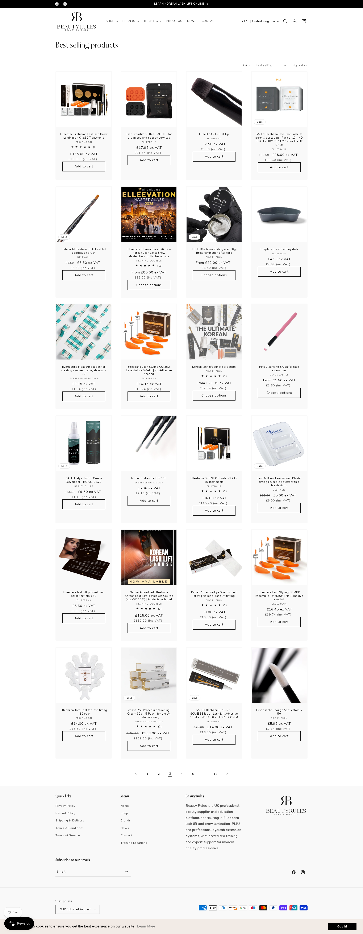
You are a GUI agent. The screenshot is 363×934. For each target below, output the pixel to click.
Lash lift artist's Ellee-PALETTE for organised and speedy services (149, 136)
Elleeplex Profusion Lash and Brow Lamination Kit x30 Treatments (84, 136)
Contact (126, 835)
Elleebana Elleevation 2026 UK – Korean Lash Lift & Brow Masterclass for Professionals (149, 253)
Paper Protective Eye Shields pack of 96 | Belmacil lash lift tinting (214, 594)
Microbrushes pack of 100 (148, 478)
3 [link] (170, 773)
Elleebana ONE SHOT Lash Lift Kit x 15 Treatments (214, 480)
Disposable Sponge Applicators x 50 (279, 712)
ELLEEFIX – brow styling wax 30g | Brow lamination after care (214, 251)
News (125, 828)
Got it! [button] (342, 926)
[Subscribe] (126, 872)
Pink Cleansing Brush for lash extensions (279, 368)
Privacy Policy (65, 806)
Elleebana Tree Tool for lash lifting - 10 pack (84, 712)
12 (215, 774)
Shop (124, 813)
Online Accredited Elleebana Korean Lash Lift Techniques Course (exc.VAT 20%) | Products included (149, 596)
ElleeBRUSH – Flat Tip (214, 134)
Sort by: (246, 65)
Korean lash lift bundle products (214, 367)
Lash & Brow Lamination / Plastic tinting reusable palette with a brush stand (279, 482)
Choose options (149, 285)
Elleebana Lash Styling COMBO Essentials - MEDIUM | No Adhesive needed (279, 596)
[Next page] (226, 773)
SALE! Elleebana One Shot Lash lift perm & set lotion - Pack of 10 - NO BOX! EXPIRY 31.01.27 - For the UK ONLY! (279, 140)
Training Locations (134, 843)
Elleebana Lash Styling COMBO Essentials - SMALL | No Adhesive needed (149, 370)
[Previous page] (136, 773)
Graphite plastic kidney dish (279, 249)
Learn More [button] (146, 926)
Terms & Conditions (69, 828)
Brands (126, 821)
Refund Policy (65, 813)
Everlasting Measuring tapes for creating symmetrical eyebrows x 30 (83, 370)
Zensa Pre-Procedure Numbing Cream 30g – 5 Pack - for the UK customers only (149, 713)
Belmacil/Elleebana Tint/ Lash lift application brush (84, 251)
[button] (111, 21)
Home (125, 806)
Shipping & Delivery (69, 821)
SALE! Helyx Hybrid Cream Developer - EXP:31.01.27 (84, 480)
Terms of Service (67, 835)
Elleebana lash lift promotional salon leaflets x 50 (84, 594)
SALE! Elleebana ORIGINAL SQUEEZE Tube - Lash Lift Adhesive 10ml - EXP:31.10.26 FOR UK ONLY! (214, 713)
